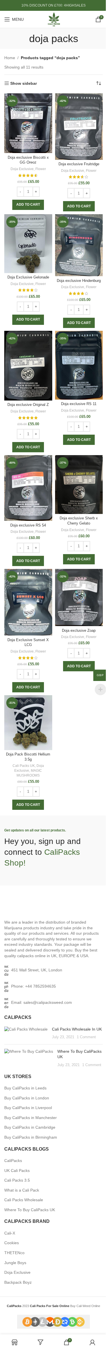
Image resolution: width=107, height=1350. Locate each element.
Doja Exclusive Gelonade (28, 277)
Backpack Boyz (18, 1282)
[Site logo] (53, 19)
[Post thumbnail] (26, 1033)
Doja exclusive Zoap (79, 631)
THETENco (14, 1252)
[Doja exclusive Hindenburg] (79, 245)
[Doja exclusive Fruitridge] (79, 126)
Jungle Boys (15, 1262)
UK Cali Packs (17, 1170)
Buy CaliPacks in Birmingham (30, 1137)
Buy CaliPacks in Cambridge (29, 1127)
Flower (40, 169)
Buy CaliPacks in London (26, 1098)
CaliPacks (13, 1160)
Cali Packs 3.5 (17, 1180)
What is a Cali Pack (21, 1190)
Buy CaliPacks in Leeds (25, 1088)
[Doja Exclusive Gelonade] (28, 243)
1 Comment (86, 1037)
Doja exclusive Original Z (28, 405)
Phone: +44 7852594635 (33, 986)
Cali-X (9, 1233)
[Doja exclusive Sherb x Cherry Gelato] (79, 484)
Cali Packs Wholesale (23, 1200)
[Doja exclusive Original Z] (28, 366)
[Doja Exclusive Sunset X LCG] (28, 602)
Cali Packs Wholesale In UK (77, 1029)
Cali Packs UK (24, 766)
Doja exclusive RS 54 (28, 525)
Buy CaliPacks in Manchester (30, 1117)
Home (9, 57)
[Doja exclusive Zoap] (79, 597)
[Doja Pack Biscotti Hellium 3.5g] (28, 722)
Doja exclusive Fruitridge (78, 164)
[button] (28, 205)
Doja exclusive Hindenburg (79, 281)
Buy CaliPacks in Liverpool (28, 1107)
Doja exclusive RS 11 (78, 404)
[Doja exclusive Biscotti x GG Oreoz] (28, 123)
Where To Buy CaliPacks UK (29, 1209)
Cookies (11, 1242)
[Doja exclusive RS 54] (28, 488)
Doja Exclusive (22, 169)
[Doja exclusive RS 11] (79, 365)
